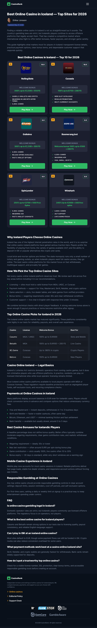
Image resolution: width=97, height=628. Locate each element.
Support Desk (15, 600)
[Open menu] (87, 4)
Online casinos (16, 591)
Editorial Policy (16, 596)
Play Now (27, 109)
